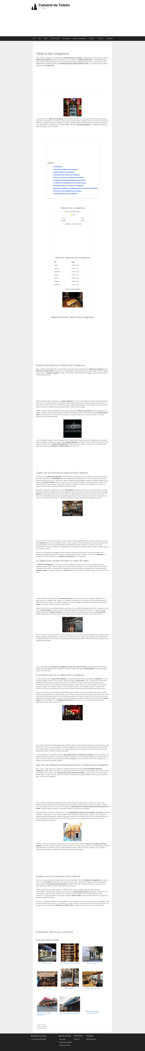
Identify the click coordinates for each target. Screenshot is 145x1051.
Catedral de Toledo (54, 5)
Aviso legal (62, 1039)
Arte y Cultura (66, 38)
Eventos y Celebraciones (79, 38)
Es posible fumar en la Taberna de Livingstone (68, 185)
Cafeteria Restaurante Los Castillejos (70, 963)
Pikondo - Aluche (47, 988)
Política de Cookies (64, 1045)
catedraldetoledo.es (91, 1039)
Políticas (91, 38)
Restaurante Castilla (92, 1013)
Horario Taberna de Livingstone (64, 172)
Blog (39, 38)
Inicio (33, 38)
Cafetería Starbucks (70, 988)
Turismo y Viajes (55, 38)
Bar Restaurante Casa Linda (92, 988)
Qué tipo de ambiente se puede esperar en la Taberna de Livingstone (76, 188)
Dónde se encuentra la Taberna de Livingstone (69, 177)
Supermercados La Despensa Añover (70, 1013)
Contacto (100, 38)
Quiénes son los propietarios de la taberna (68, 191)
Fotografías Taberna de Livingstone (66, 193)
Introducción (58, 166)
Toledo (46, 38)
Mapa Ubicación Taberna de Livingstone (67, 175)
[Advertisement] (72, 24)
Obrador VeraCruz (47, 963)
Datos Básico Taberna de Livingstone (66, 169)
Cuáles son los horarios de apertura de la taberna (69, 180)
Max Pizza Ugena (42, 1028)
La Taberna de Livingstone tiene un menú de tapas (70, 183)
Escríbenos (77, 1039)
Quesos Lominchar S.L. (92, 963)
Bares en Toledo (42, 1024)
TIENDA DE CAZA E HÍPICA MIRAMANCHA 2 (44, 1014)
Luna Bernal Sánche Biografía (38, 1039)
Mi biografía (109, 38)
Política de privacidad (65, 1042)
